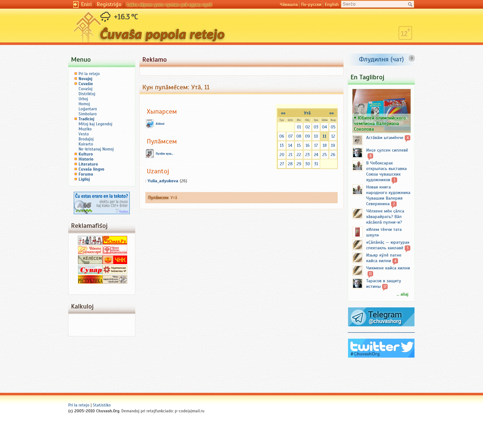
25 (324, 154)
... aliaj (402, 294)
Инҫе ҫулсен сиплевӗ (387, 150)
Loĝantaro (88, 108)
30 (307, 164)
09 (307, 136)
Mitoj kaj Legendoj (95, 123)
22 (299, 154)
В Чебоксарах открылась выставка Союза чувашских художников (386, 171)
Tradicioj (86, 118)
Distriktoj (87, 93)
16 (308, 145)
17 (316, 145)
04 (324, 127)
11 (324, 136)
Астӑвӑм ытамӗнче (384, 137)
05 (333, 127)
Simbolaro (88, 113)
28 (290, 164)
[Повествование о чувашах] (90, 243)
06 (281, 136)
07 (290, 136)
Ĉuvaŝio (86, 83)
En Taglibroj (367, 77)
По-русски (311, 4)
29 (299, 164)
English (332, 4)
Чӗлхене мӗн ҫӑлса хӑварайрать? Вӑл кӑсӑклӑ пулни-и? (385, 216)
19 (333, 145)
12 (333, 136)
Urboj (83, 98)
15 (299, 145)
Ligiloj (84, 179)
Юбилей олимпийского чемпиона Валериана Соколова (380, 123)
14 (290, 145)
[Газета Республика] (90, 282)
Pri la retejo (89, 73)
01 (299, 127)
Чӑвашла (289, 4)
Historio (86, 159)
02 (307, 127)
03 (316, 127)
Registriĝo (109, 4)
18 (325, 145)
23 (307, 154)
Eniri (86, 4)
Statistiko (102, 405)
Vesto (84, 134)
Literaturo (88, 164)
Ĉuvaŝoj (86, 88)
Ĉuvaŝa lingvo (91, 169)
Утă (307, 113)
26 (333, 154)
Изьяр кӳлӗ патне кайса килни (383, 258)
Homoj (84, 103)
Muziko (85, 128)
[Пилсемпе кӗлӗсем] (90, 262)
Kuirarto (86, 144)
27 (282, 164)
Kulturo (86, 154)
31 (316, 164)
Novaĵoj (86, 78)
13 (282, 145)
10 (316, 136)
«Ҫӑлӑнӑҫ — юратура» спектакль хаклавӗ (387, 245)
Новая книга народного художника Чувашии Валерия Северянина (388, 195)
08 (298, 136)
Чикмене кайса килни (388, 268)
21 (290, 154)
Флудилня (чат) (381, 59)
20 (282, 154)
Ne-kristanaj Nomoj (96, 149)
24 (316, 154)
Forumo (86, 174)
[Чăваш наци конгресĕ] (115, 262)
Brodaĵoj (86, 139)
